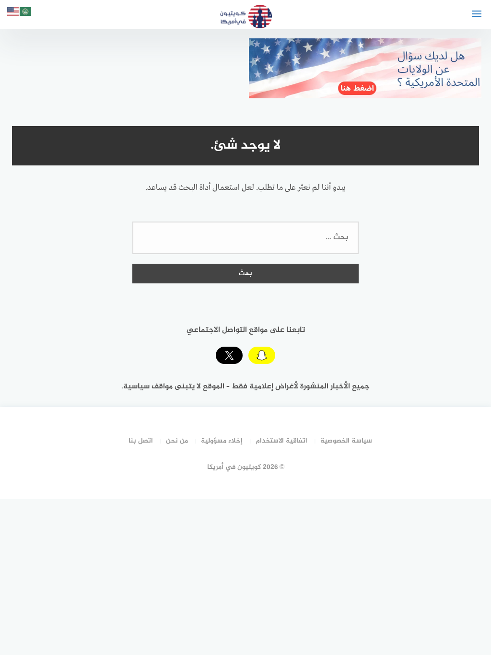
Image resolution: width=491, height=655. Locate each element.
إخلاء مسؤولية (222, 440)
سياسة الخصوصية (346, 440)
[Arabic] (26, 13)
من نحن (177, 440)
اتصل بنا (141, 440)
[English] (13, 13)
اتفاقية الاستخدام (281, 440)
